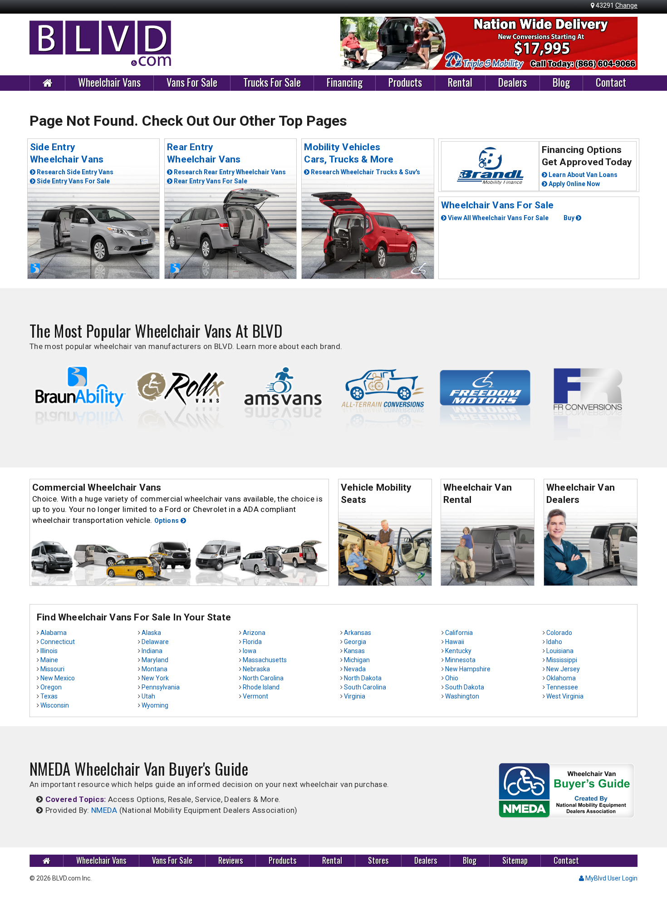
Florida (252, 641)
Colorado (559, 632)
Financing (345, 82)
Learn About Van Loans (582, 174)
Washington (462, 696)
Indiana (152, 650)
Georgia (355, 641)
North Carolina (263, 678)
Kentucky (458, 650)
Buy (570, 217)
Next (625, 43)
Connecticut (57, 641)
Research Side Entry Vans (74, 172)
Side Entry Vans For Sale (72, 181)
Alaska (151, 632)
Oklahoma (561, 678)
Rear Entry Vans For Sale (209, 181)
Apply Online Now (573, 183)
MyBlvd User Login (611, 878)
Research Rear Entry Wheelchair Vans (229, 172)
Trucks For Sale (272, 82)
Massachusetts (265, 660)
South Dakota (464, 687)
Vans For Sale (192, 82)
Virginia (354, 696)
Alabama (53, 632)
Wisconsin (54, 705)
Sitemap (515, 860)
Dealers (512, 82)
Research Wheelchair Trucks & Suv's (364, 172)
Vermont (255, 696)
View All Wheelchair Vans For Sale (497, 217)
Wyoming (155, 705)
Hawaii (454, 641)
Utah (148, 696)
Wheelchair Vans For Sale (497, 205)
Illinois (49, 650)
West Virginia (565, 696)
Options (167, 520)
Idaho (554, 641)
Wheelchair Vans (109, 82)
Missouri (52, 669)
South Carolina (365, 687)
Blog (561, 82)
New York (155, 678)
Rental (460, 82)
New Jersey (563, 669)
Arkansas (357, 632)
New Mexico (57, 678)
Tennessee (562, 687)
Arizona (254, 632)
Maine (49, 660)
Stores (378, 860)
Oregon (51, 687)
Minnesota (460, 660)
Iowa (249, 650)
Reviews (230, 860)
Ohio (451, 678)
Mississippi (561, 660)
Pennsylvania (161, 687)
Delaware (155, 641)
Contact (611, 82)
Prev (352, 43)
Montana (154, 669)
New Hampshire (467, 669)
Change (626, 5)
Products (405, 82)
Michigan (357, 660)
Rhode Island (261, 687)
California (459, 632)
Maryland (155, 660)
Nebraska (256, 669)
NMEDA (104, 810)
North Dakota (363, 678)
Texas (49, 696)
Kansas (354, 650)
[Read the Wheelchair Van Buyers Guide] (567, 789)
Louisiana (560, 650)
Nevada (355, 669)
